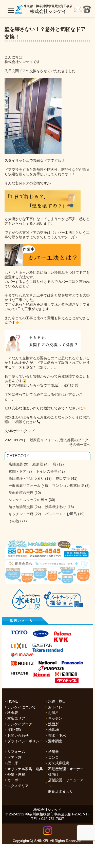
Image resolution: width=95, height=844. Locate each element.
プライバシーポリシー (25, 741)
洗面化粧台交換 (21, 493)
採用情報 (14, 730)
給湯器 (37, 464)
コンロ (53, 757)
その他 (74, 444)
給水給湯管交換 (21, 507)
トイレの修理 (46, 471)
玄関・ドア (17, 471)
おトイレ (55, 707)
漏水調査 (55, 741)
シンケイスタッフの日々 (28, 500)
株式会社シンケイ (48, 11)
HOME (12, 701)
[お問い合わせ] (78, 11)
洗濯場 (53, 730)
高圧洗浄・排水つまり (26, 478)
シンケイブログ (19, 724)
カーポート (16, 780)
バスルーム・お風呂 (61, 514)
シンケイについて (21, 707)
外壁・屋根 (16, 774)
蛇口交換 (63, 478)
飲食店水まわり (60, 791)
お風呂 (53, 713)
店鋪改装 (16, 464)
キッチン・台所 (21, 514)
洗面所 (53, 724)
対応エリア (16, 718)
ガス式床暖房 (58, 763)
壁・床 (12, 763)
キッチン (55, 718)
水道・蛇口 (57, 701)
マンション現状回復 (68, 485)
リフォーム (16, 752)
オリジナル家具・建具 (25, 769)
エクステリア (18, 786)
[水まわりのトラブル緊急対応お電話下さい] (47, 550)
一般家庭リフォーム (42, 440)
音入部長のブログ (74, 440)
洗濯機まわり (55, 507)
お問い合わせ (18, 735)
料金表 (12, 713)
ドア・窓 (14, 757)
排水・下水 (57, 735)
